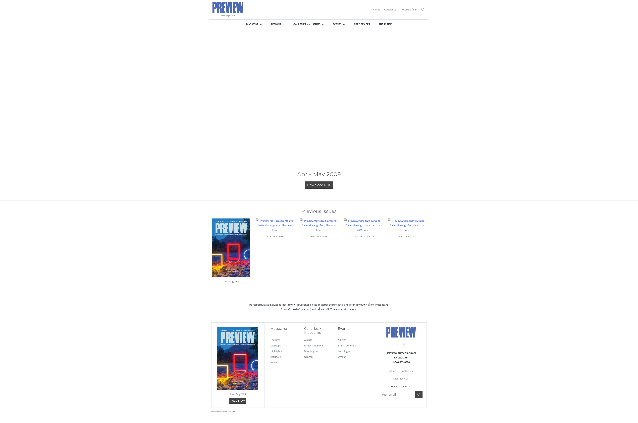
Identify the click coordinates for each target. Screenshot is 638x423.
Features (275, 340)
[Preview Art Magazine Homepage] (401, 332)
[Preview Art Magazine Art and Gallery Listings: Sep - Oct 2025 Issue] (406, 225)
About (376, 9)
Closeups (275, 345)
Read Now (237, 400)
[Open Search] (423, 9)
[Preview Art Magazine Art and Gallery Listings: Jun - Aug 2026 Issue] (231, 248)
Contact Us (390, 9)
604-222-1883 (401, 357)
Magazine (252, 24)
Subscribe (385, 24)
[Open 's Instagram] (404, 344)
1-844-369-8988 (401, 362)
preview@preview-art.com (401, 353)
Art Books (275, 357)
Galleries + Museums (306, 24)
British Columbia (313, 345)
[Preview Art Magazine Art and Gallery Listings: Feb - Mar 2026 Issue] (319, 225)
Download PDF (319, 185)
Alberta (308, 340)
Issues (273, 362)
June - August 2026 (228, 15)
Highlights (276, 351)
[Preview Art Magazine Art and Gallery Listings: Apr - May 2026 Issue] (275, 225)
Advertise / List (409, 9)
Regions (276, 24)
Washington (311, 351)
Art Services (362, 24)
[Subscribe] (419, 394)
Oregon (308, 357)
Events (337, 24)
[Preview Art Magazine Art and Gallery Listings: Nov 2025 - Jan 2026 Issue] (362, 225)
